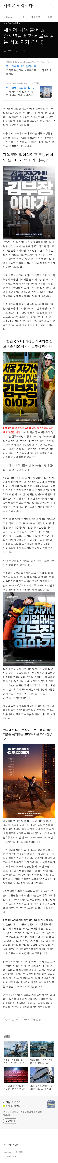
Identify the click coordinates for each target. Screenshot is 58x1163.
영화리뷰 (35, 17)
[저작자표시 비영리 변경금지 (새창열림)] (37, 1019)
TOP (52, 1145)
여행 (49, 17)
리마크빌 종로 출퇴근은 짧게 (19, 87)
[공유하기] (13, 1019)
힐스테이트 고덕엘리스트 (21, 66)
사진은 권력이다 (18, 6)
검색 (45, 6)
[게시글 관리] (17, 1019)
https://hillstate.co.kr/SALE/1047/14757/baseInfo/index (25, 62)
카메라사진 (9, 17)
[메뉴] (52, 6)
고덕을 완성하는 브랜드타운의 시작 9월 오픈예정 (29, 72)
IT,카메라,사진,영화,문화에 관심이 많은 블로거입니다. (22, 1113)
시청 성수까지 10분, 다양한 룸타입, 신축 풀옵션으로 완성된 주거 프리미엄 (19, 93)
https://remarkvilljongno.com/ (20, 83)
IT (23, 17)
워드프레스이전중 (11, 1144)
